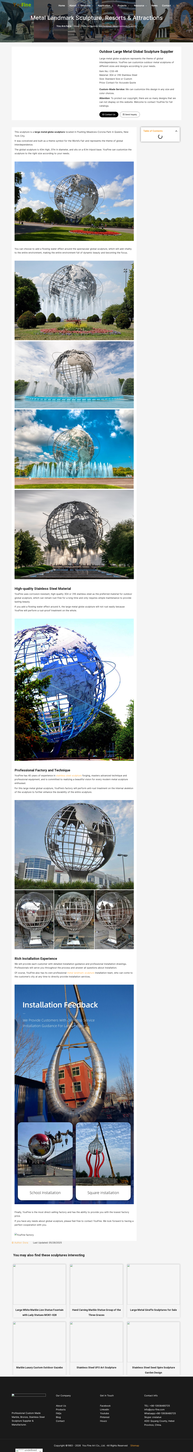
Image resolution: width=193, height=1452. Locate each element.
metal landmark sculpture (80, 972)
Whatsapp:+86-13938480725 (160, 1413)
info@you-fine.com (154, 1409)
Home (76, 26)
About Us (61, 1405)
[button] (108, 114)
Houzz (103, 1421)
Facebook (105, 1405)
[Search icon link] (177, 5)
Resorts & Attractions (134, 17)
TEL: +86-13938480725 (157, 1405)
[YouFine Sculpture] (22, 5)
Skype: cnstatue (152, 1417)
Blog (58, 1417)
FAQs (58, 1413)
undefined (30, 1450)
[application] (92, 5)
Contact (60, 1421)
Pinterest (104, 1417)
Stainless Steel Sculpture (100, 26)
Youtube (104, 1413)
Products (85, 26)
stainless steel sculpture (68, 775)
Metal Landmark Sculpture (66, 17)
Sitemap (134, 1445)
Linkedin (104, 1409)
